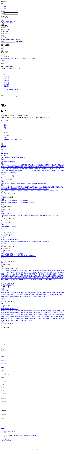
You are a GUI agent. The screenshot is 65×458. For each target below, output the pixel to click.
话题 (5, 125)
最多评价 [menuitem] (22, 157)
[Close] (1, 55)
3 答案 (3, 179)
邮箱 (2, 11)
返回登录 (6, 29)
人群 (5, 127)
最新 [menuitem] (12, 157)
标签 (5, 129)
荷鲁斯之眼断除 (5, 213)
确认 (2, 29)
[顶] (1, 174)
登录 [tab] (5, 6)
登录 (2, 20)
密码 (2, 13)
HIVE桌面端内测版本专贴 (8, 161)
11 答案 (4, 197)
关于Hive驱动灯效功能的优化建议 (10, 268)
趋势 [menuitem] (2, 157)
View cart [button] (3, 440)
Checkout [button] (8, 440)
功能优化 (3, 298)
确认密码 (3, 38)
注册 (2, 48)
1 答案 (3, 305)
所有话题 (6, 139)
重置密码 (12, 22)
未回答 (2, 151)
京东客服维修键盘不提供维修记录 (10, 239)
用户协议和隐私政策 (15, 40)
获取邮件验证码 (19, 41)
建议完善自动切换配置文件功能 (9, 309)
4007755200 (7, 432)
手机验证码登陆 (5, 22)
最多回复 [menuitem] (16, 157)
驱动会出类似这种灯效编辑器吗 (9, 226)
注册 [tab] (5, 8)
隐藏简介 (3, 120)
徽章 (5, 130)
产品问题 (3, 243)
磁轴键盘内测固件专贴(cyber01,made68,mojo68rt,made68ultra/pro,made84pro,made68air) (24, 183)
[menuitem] (5, 56)
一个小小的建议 (5, 290)
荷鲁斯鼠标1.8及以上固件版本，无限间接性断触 (14, 201)
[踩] (3, 174)
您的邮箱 (3, 27)
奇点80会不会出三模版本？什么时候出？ (12, 254)
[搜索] (16, 96)
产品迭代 (3, 258)
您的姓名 (3, 34)
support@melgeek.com (9, 431)
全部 (4, 148)
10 (4, 344)
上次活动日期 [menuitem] (7, 157)
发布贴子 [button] (3, 146)
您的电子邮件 (4, 32)
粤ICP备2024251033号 (30, 436)
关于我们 (6, 132)
